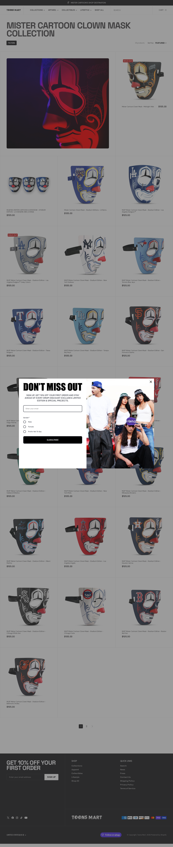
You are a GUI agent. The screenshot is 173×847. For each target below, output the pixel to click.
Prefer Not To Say (35, 432)
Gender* (26, 418)
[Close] (151, 382)
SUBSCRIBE (53, 440)
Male (30, 422)
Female (31, 427)
